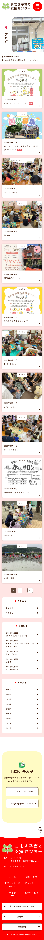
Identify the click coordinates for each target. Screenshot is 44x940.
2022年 (9, 709)
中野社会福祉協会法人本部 (22, 906)
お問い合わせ (31, 892)
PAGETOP (40, 831)
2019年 (8, 723)
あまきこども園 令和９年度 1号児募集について (20, 644)
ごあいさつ (31, 876)
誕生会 (12, 660)
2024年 (9, 699)
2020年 (9, 718)
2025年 (9, 694)
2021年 (8, 713)
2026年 (9, 690)
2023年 (9, 704)
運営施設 (22, 926)
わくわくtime (12, 652)
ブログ (12, 892)
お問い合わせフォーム (22, 803)
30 (30, 590)
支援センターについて (12, 884)
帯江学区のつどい (13, 668)
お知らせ (9, 608)
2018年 (8, 728)
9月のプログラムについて (16, 634)
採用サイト (22, 916)
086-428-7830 (24, 791)
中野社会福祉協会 (11, 56)
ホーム (12, 876)
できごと (9, 613)
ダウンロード (31, 882)
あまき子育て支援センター (16, 60)
